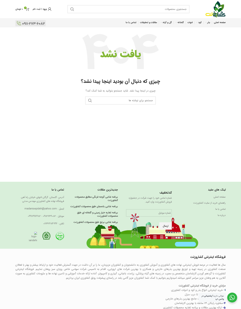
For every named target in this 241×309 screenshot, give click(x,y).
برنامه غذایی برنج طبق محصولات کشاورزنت (95, 222)
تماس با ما (220, 209)
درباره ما (222, 215)
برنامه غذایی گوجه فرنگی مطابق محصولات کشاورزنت (96, 198)
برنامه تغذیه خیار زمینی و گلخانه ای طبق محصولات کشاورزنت (97, 214)
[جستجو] (72, 9)
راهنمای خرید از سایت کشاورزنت (209, 203)
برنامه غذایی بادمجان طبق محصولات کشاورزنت (94, 206)
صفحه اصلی (219, 197)
